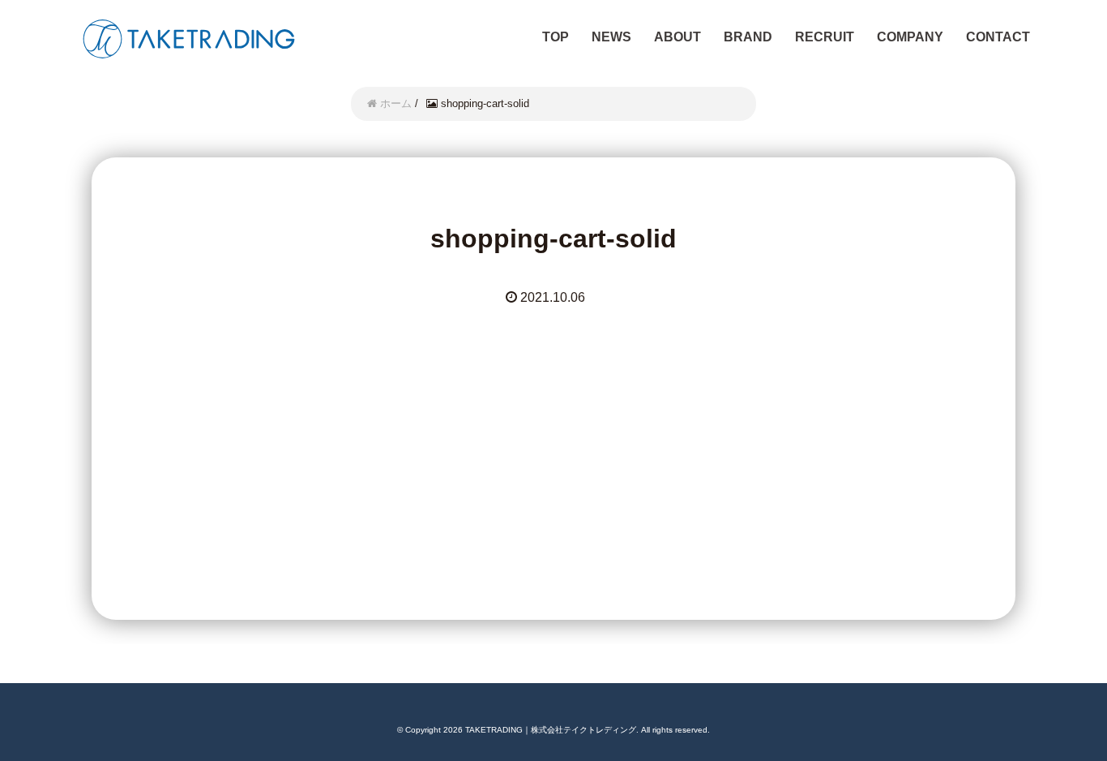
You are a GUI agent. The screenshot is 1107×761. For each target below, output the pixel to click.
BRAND (748, 37)
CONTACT (998, 37)
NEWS (611, 37)
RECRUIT (824, 37)
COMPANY (910, 37)
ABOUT (677, 37)
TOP (555, 37)
